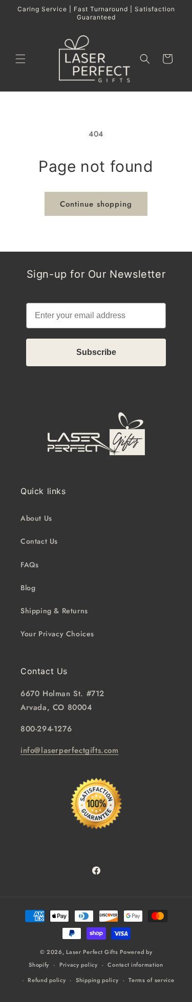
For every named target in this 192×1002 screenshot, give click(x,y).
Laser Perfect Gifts (92, 952)
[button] (20, 59)
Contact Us (39, 541)
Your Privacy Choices (57, 634)
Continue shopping (96, 204)
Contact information (135, 965)
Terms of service (151, 980)
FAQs (29, 565)
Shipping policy (97, 980)
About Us (36, 518)
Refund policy (47, 980)
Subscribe (96, 352)
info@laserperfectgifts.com (69, 750)
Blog (27, 588)
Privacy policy (78, 965)
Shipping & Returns (54, 611)
